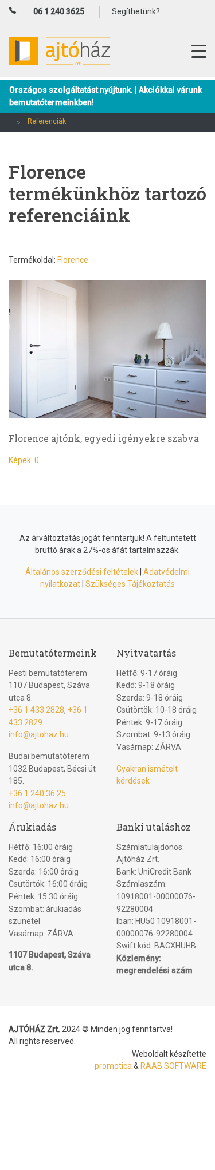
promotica (113, 1065)
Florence (72, 259)
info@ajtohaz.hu (39, 734)
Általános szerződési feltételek (81, 571)
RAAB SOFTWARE (173, 1065)
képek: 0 (24, 460)
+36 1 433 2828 (36, 709)
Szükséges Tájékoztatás (130, 583)
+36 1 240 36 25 (37, 793)
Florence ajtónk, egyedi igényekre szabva (104, 438)
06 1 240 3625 (58, 11)
